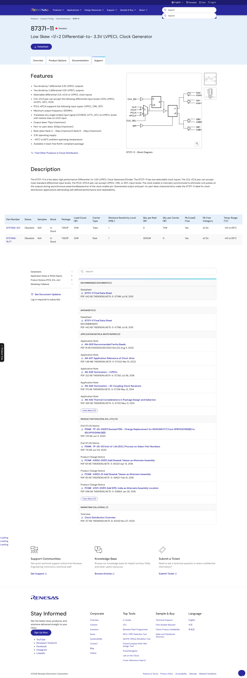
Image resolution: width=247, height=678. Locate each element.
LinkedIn (40, 653)
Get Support (37, 573)
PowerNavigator (130, 651)
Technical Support (164, 620)
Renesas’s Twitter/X (46, 642)
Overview (94, 620)
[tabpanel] (123, 566)
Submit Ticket (166, 573)
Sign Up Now (41, 632)
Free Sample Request (165, 624)
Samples (193, 2)
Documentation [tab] (80, 60)
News (92, 634)
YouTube (40, 639)
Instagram (41, 649)
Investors (94, 629)
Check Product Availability (168, 629)
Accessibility (181, 673)
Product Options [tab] (57, 60)
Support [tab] (98, 60)
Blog (92, 648)
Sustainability (96, 639)
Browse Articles (103, 573)
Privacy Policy (166, 673)
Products (34, 19)
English (192, 620)
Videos (93, 653)
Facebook (41, 646)
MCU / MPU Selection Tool (135, 634)
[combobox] (189, 16)
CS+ (125, 624)
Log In (213, 2)
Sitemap (193, 673)
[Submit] (165, 15)
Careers (93, 624)
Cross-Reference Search (134, 660)
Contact (93, 643)
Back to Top (243, 675)
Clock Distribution (63, 19)
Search (189, 10)
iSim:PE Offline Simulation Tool (136, 639)
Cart (204, 2)
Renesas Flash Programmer (135, 629)
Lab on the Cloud (131, 655)
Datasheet (42, 46)
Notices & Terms (150, 673)
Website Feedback (207, 673)
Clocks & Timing (46, 19)
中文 (191, 624)
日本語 (192, 629)
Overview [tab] (38, 60)
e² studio (127, 620)
